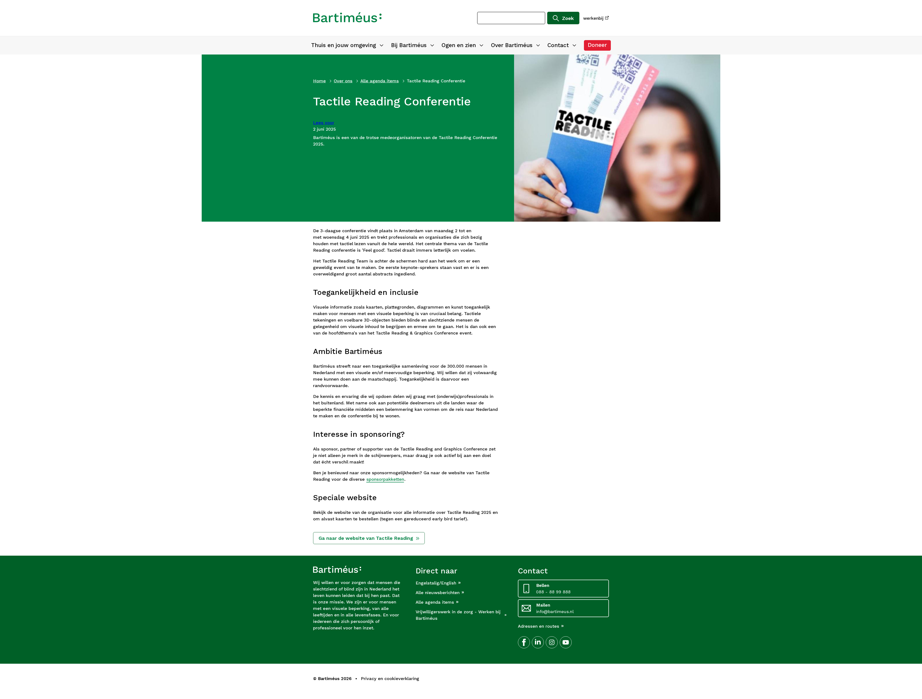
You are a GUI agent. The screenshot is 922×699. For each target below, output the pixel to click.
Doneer (599, 46)
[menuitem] (347, 45)
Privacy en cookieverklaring (390, 678)
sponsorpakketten (385, 479)
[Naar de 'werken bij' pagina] (347, 18)
